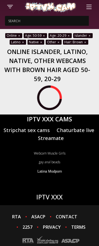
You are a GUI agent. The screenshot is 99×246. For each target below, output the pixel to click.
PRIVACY (52, 227)
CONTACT (66, 217)
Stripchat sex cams (27, 130)
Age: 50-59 (33, 35)
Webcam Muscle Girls (49, 153)
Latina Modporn (49, 171)
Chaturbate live (75, 130)
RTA (16, 217)
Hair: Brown (74, 42)
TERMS (78, 227)
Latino (16, 42)
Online (12, 35)
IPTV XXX (49, 197)
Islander (81, 35)
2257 (27, 227)
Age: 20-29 (58, 35)
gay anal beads (49, 162)
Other (52, 42)
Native (34, 42)
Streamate (51, 138)
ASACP (38, 217)
